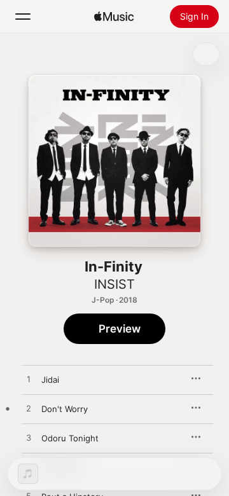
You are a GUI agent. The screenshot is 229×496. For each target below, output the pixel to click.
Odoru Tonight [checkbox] (70, 438)
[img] (114, 16)
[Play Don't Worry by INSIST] (28, 409)
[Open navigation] (23, 17)
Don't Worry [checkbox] (64, 409)
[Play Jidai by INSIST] (28, 379)
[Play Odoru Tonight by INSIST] (28, 438)
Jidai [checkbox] (50, 380)
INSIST (114, 284)
